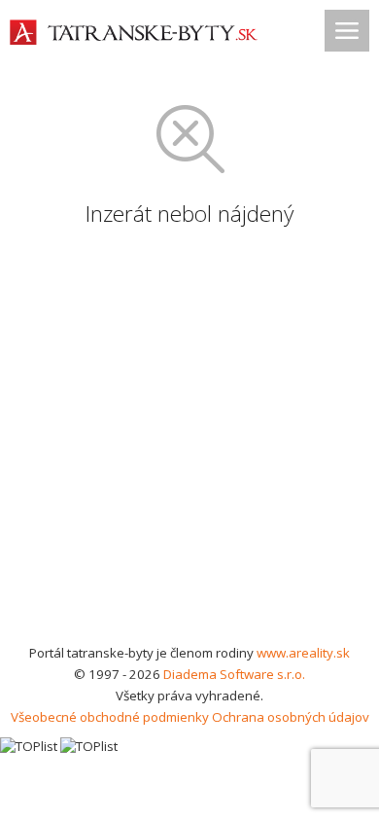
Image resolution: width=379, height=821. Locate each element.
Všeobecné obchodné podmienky (110, 717)
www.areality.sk (303, 652)
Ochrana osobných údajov (290, 717)
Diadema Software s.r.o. (234, 674)
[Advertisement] (189, 442)
